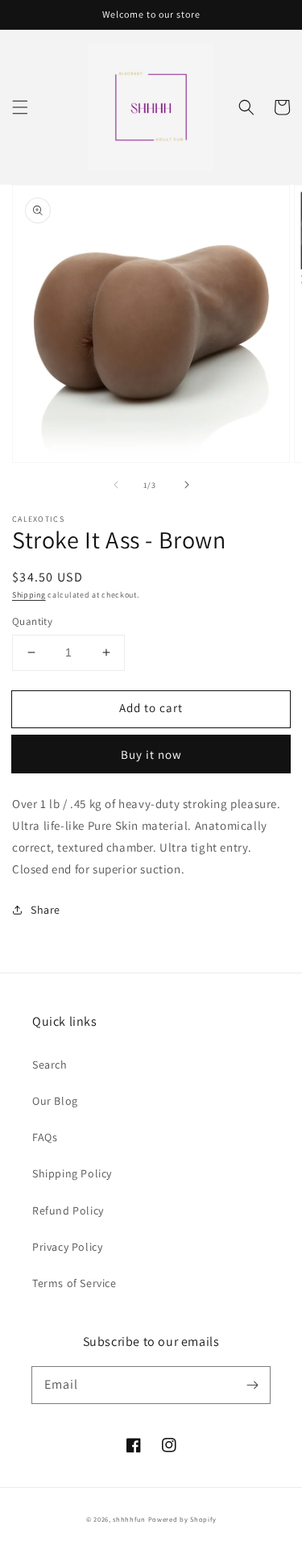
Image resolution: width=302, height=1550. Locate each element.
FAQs (44, 1137)
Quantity (32, 621)
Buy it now (151, 754)
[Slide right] (187, 484)
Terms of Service (74, 1283)
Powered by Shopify (182, 1519)
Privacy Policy (67, 1247)
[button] (20, 107)
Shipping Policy (72, 1173)
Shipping (29, 595)
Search (50, 1064)
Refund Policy (68, 1210)
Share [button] (45, 909)
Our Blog (55, 1101)
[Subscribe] (252, 1384)
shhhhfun (129, 1519)
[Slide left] (116, 484)
